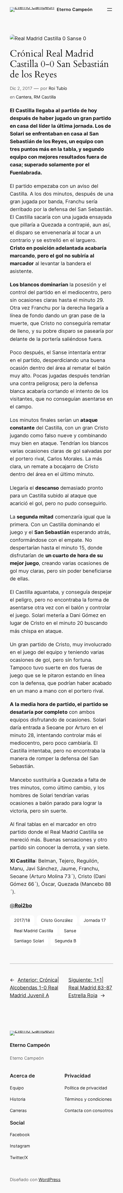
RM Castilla (45, 96)
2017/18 (22, 920)
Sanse (70, 930)
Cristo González (57, 920)
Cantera (23, 96)
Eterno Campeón (75, 9)
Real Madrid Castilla (33, 930)
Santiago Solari (29, 940)
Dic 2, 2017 (21, 88)
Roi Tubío (58, 88)
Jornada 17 (95, 920)
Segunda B (65, 940)
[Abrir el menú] (109, 9)
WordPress (50, 1179)
